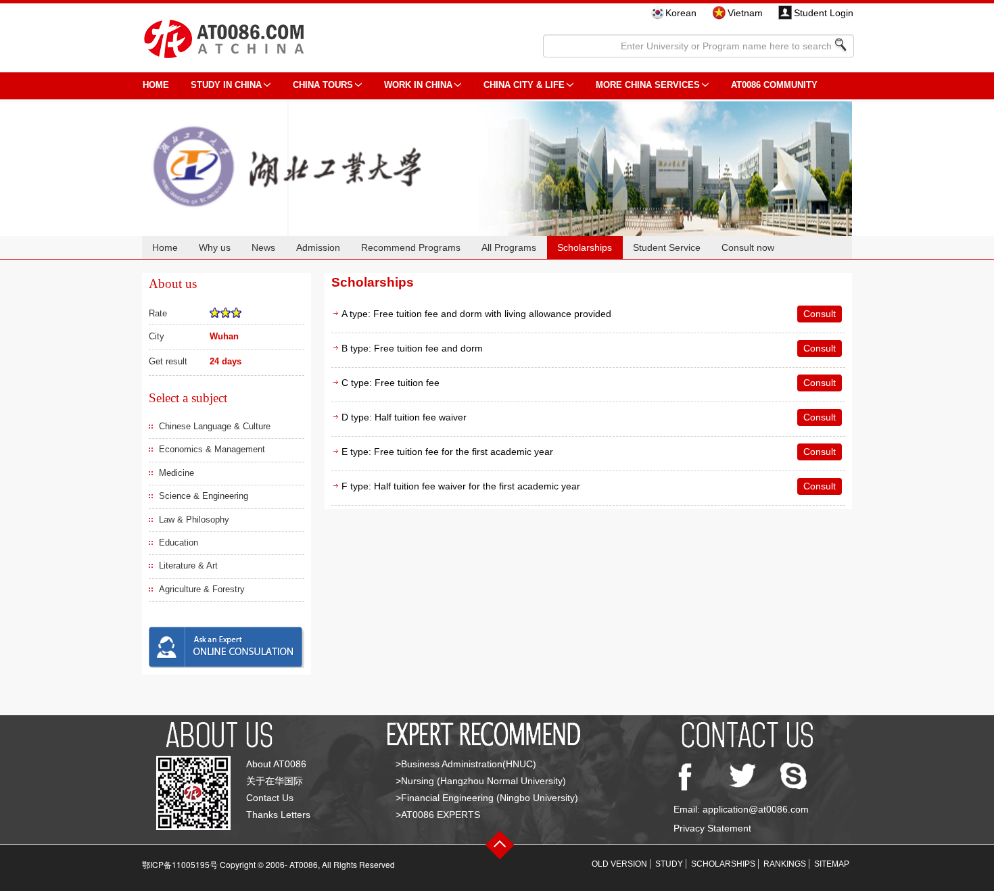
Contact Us (269, 797)
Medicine (176, 473)
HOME (156, 85)
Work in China (418, 85)
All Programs (508, 247)
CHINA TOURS (323, 85)
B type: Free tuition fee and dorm (412, 348)
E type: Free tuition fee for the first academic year (447, 451)
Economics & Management (212, 449)
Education (178, 542)
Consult (819, 313)
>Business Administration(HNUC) (466, 763)
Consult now (747, 247)
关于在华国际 (274, 780)
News (263, 247)
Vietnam (745, 12)
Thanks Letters (278, 814)
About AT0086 (276, 763)
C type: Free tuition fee (390, 382)
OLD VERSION (619, 864)
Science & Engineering (203, 496)
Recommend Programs (410, 247)
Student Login (823, 12)
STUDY (669, 864)
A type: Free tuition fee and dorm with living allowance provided (476, 313)
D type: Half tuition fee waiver (404, 417)
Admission (318, 247)
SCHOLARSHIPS (723, 864)
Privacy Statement (712, 828)
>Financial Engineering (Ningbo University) (487, 797)
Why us (215, 247)
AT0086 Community (774, 85)
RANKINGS (784, 864)
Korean (680, 12)
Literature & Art (188, 565)
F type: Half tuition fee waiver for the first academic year (460, 486)
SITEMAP (831, 864)
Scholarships (584, 247)
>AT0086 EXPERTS (438, 814)
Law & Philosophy (194, 519)
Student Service (667, 247)
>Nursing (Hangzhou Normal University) (481, 780)
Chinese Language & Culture (214, 426)
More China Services (648, 85)
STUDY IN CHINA (226, 85)
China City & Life (524, 85)
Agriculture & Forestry (202, 589)
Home (165, 247)
